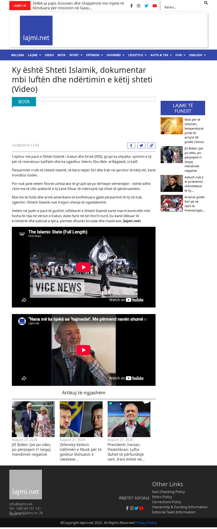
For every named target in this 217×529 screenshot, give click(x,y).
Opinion (92, 55)
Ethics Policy (162, 496)
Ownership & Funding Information (180, 507)
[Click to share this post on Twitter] (140, 145)
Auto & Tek (159, 55)
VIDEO (49, 55)
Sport (74, 55)
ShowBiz (114, 55)
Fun (178, 55)
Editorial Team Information (173, 512)
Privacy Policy (146, 522)
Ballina (17, 55)
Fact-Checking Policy (168, 491)
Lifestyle (135, 55)
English (195, 55)
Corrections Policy (166, 502)
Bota (61, 55)
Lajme (33, 55)
